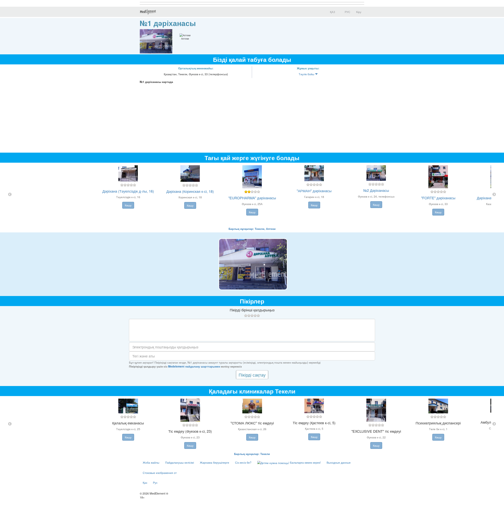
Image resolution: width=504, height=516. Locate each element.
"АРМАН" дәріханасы (314, 190)
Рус (155, 482)
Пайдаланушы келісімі (179, 462)
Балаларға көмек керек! (305, 462)
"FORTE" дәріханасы (438, 197)
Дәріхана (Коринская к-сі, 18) (190, 191)
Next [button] (494, 195)
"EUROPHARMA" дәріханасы (252, 197)
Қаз (145, 482)
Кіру (358, 12)
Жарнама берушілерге (214, 462)
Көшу (128, 205)
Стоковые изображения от (160, 473)
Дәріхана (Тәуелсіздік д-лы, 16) (128, 191)
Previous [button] (10, 195)
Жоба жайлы (151, 462)
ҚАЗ (332, 12)
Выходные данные (339, 462)
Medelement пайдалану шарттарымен (194, 366)
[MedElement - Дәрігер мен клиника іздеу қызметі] (148, 12)
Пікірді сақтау (252, 375)
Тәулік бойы (307, 74)
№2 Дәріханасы (376, 190)
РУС (347, 12)
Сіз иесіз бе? (243, 462)
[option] (252, 194)
